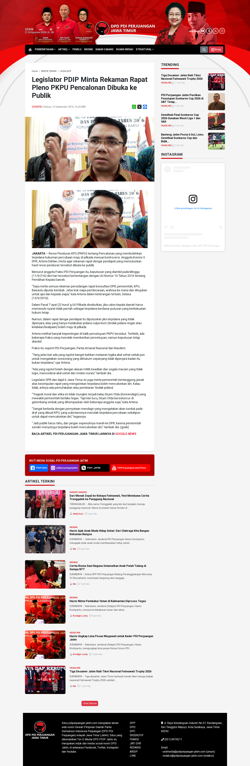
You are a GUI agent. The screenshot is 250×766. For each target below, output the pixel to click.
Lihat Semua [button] (90, 703)
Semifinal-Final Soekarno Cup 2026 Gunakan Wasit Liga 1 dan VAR (180, 118)
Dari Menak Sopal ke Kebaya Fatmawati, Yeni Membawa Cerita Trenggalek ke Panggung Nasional (109, 497)
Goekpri (37, 106)
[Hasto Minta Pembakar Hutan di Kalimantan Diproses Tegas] (45, 609)
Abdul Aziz (78, 514)
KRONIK (74, 527)
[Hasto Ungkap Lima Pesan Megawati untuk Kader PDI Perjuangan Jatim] (45, 644)
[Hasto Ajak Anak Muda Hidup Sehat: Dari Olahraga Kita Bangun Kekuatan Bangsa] (45, 539)
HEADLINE (75, 632)
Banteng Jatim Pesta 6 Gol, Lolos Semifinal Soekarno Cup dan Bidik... (182, 138)
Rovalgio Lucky (80, 616)
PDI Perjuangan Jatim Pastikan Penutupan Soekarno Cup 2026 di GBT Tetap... (182, 98)
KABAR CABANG (78, 492)
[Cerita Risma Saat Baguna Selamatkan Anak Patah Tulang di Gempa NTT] (45, 574)
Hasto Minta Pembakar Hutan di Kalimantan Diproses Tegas (108, 601)
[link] (89, 149)
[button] (216, 49)
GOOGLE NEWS (125, 434)
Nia (74, 549)
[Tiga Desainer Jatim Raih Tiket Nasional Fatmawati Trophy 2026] (45, 680)
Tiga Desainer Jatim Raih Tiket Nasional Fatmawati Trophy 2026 (110, 671)
